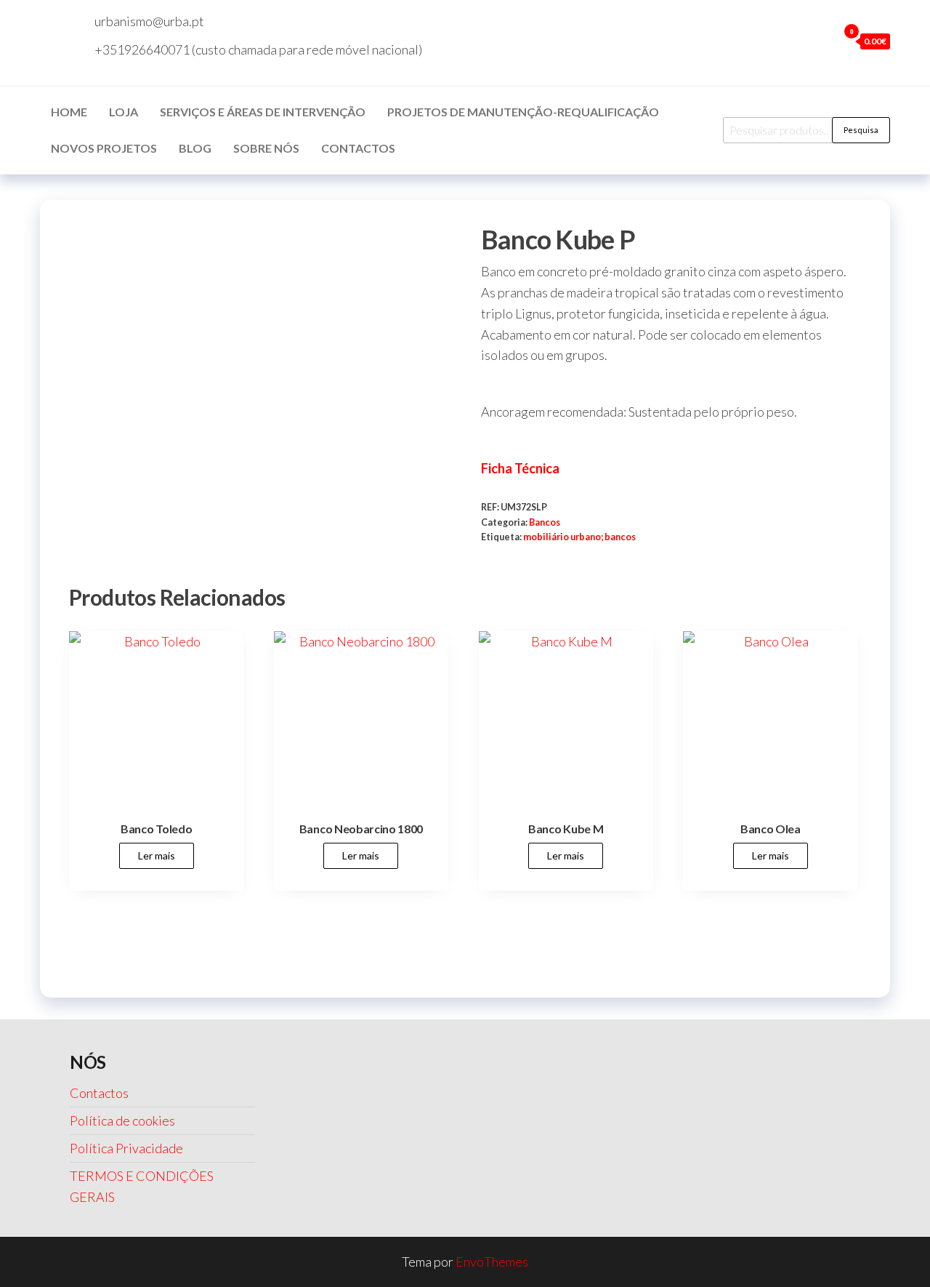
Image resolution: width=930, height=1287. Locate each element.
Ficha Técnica (520, 468)
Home (69, 112)
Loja (123, 112)
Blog (195, 148)
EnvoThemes (492, 1262)
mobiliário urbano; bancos (579, 537)
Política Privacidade (126, 1148)
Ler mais (156, 855)
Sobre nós (266, 148)
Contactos (358, 148)
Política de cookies (122, 1120)
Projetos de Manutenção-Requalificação (523, 112)
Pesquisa (861, 130)
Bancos (544, 522)
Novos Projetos (104, 148)
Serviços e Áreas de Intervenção (262, 112)
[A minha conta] (823, 40)
